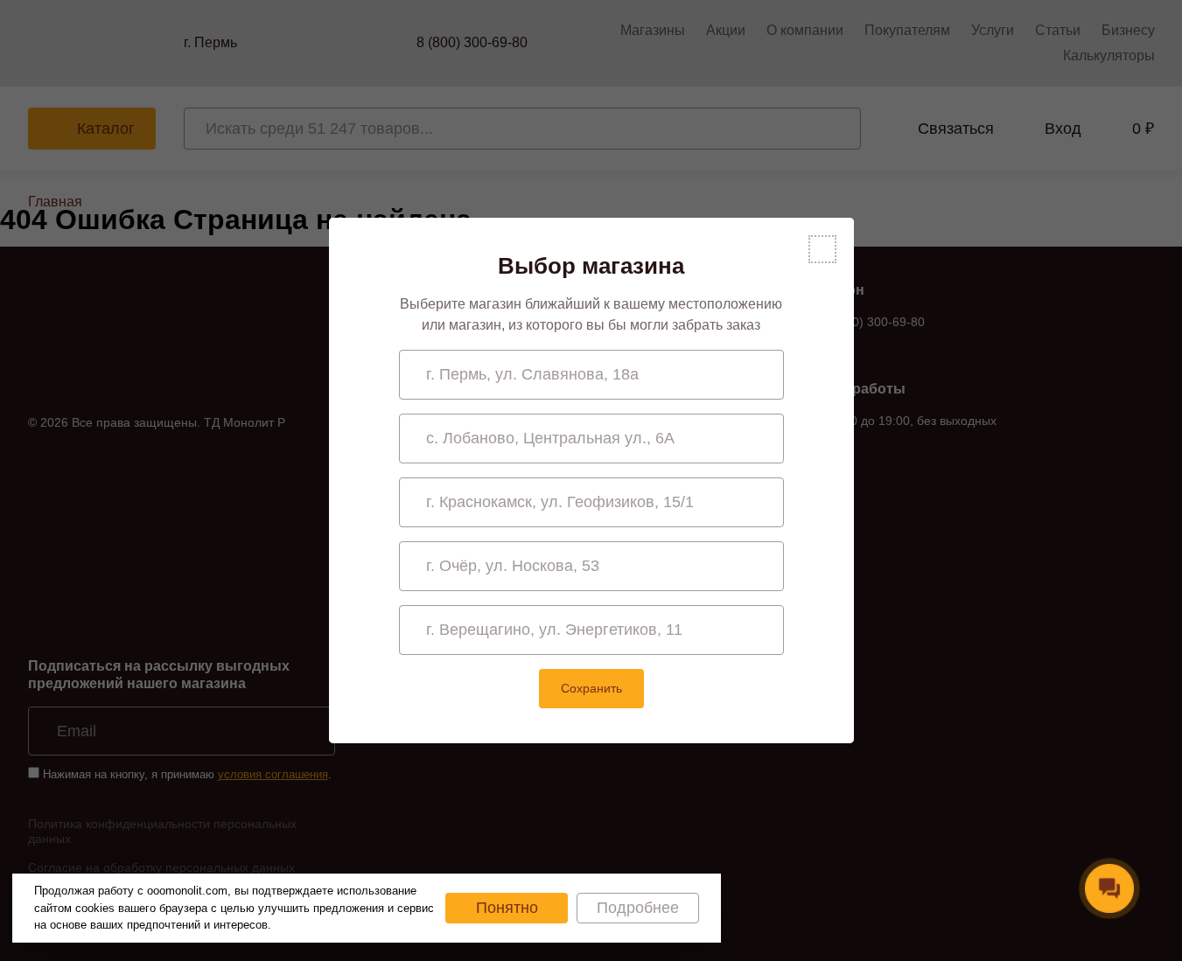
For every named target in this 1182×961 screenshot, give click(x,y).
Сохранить (591, 688)
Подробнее (638, 907)
